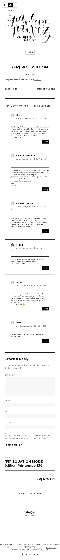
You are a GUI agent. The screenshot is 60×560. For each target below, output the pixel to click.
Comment (10, 375)
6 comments (11, 89)
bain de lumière (24, 203)
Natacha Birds (24, 550)
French (37, 80)
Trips (10, 20)
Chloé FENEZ (43, 550)
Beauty (10, 15)
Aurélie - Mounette (27, 156)
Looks (51, 89)
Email (9, 411)
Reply (45, 141)
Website (9, 422)
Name (8, 400)
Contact (10, 25)
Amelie (19, 245)
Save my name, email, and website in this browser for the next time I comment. (28, 436)
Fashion (10, 10)
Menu (30, 52)
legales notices (51, 548)
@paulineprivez (30, 515)
